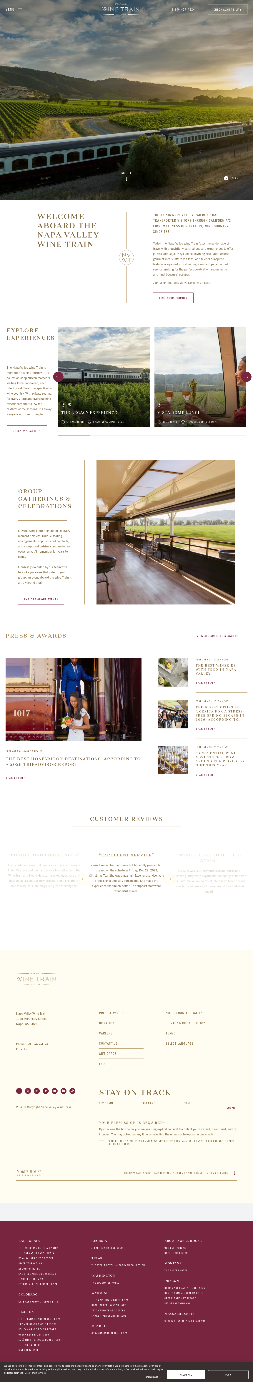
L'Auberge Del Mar (31, 1278)
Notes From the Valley (184, 1013)
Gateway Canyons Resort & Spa (39, 1301)
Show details (152, 1376)
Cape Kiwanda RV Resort (180, 1298)
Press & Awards (112, 1013)
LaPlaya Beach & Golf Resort (38, 1324)
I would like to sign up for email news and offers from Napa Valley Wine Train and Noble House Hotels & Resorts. (171, 1143)
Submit (232, 1107)
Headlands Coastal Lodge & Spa (185, 1287)
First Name (106, 1103)
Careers (106, 1033)
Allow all (186, 1374)
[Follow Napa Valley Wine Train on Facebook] (19, 1091)
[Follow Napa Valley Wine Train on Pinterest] (46, 1091)
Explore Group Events (41, 599)
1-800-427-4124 (183, 9)
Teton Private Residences (108, 1310)
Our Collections (175, 1247)
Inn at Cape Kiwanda (177, 1303)
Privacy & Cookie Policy (185, 1023)
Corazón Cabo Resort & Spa (109, 1333)
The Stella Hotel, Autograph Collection (118, 1265)
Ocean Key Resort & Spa (34, 1334)
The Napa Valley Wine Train (36, 1253)
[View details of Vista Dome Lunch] (200, 377)
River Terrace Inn (30, 1263)
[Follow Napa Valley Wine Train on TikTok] (72, 1091)
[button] (188, 1043)
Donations (107, 1023)
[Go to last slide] (58, 377)
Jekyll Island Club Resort (108, 1247)
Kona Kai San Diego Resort (36, 1258)
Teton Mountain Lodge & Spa (110, 1300)
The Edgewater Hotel (105, 1282)
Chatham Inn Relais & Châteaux (185, 1320)
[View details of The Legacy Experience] (104, 377)
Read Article (15, 778)
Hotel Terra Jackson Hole (108, 1305)
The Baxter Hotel (175, 1270)
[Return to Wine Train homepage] (121, 9)
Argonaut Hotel (29, 1268)
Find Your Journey (173, 298)
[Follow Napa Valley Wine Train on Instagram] (37, 1091)
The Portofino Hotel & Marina (39, 1247)
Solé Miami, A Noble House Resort (41, 1339)
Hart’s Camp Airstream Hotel (184, 1293)
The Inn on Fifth (29, 1344)
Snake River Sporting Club (109, 1315)
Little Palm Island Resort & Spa (39, 1318)
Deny (228, 1374)
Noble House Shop (176, 1253)
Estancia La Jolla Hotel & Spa (38, 1284)
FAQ (102, 1064)
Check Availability (228, 9)
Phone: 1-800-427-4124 (32, 1044)
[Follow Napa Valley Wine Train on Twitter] (28, 1091)
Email (187, 1103)
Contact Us (108, 1043)
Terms (171, 1033)
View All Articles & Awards (218, 635)
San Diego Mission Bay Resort (38, 1273)
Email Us (22, 1049)
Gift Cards (108, 1054)
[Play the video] (226, 178)
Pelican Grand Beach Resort (37, 1329)
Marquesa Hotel (29, 1350)
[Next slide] (246, 377)
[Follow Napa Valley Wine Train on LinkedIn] (63, 1091)
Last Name (148, 1103)
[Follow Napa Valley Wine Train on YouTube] (55, 1091)
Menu (10, 9)
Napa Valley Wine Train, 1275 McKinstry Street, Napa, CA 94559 (31, 1018)
